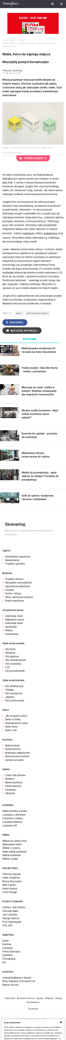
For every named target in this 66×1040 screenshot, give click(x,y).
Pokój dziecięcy (11, 951)
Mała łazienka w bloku (14, 811)
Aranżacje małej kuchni (17, 752)
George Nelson (10, 918)
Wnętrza (49, 998)
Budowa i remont (25, 998)
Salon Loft (11, 730)
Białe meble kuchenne (14, 851)
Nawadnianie (12, 560)
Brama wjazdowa (14, 600)
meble (19, 313)
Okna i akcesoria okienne (19, 597)
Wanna (8, 630)
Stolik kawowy (13, 786)
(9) (35, 158)
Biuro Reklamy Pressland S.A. (18, 981)
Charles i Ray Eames (13, 907)
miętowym (28, 233)
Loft (7, 667)
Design (21, 40)
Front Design (9, 892)
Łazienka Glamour (12, 822)
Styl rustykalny (13, 663)
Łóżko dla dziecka (15, 775)
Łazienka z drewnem (14, 814)
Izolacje (9, 589)
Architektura (33, 1002)
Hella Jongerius (11, 877)
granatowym (51, 233)
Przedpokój (8, 958)
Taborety (10, 793)
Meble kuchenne (11, 855)
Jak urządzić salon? (16, 715)
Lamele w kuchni (14, 760)
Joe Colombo (9, 914)
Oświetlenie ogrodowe (17, 556)
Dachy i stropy (13, 593)
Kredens (10, 778)
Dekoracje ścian (14, 616)
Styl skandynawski (15, 660)
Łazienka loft (9, 825)
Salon (5, 940)
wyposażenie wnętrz (37, 313)
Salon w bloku (13, 719)
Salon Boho (11, 726)
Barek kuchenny (14, 782)
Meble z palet (10, 858)
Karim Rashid (9, 888)
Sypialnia (7, 955)
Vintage (9, 689)
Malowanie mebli (11, 844)
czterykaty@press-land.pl (16, 977)
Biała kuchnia (12, 745)
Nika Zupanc (9, 884)
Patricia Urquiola (11, 874)
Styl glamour (12, 656)
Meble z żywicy (11, 847)
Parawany (10, 789)
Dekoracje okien (14, 623)
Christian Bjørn (10, 911)
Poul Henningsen (11, 921)
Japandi (9, 696)
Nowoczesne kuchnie (17, 756)
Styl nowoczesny (14, 700)
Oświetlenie (11, 634)
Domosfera (8, 40)
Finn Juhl (7, 925)
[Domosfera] (11, 4)
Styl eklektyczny (14, 686)
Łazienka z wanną (12, 818)
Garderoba (11, 626)
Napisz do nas (10, 984)
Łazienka (7, 948)
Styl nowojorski (13, 693)
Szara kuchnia (13, 749)
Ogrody (39, 998)
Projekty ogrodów (15, 563)
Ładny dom (10, 998)
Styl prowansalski (15, 670)
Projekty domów (14, 579)
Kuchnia (6, 944)
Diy (4, 962)
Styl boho (10, 649)
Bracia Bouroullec (12, 881)
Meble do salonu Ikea (14, 840)
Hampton (10, 652)
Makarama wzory (14, 619)
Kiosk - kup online (33, 18)
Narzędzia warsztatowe (18, 582)
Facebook (33, 1008)
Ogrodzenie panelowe (17, 586)
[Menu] (61, 4)
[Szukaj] (52, 4)
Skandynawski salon (16, 723)
